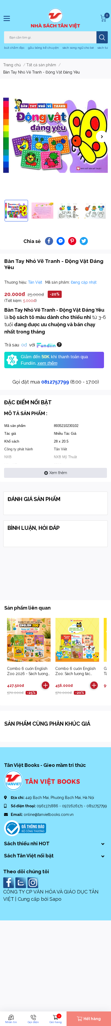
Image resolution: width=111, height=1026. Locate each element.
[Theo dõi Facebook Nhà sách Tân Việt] (9, 882)
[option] (55, 135)
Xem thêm (58, 473)
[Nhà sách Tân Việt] (55, 18)
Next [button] (102, 136)
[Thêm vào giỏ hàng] (45, 685)
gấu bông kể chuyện (43, 48)
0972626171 (73, 806)
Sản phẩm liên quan (27, 608)
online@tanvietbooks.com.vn (49, 814)
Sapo (55, 899)
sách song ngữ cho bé (78, 48)
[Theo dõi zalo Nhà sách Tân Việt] (21, 882)
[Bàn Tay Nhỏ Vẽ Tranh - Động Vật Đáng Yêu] (55, 135)
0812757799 (55, 382)
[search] (102, 37)
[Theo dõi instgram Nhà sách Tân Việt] (33, 882)
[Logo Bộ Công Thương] (25, 828)
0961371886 (48, 806)
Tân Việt (35, 282)
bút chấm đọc (14, 48)
